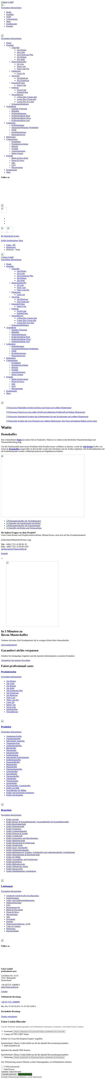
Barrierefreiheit (12, 931)
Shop (8, 21)
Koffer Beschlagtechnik (16, 824)
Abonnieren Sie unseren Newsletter (15, 660)
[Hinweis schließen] (2, 558)
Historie (14, 367)
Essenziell (8, 1031)
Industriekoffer (12, 753)
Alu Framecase (23, 302)
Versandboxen (17, 316)
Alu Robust (21, 278)
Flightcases (16, 292)
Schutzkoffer (11, 783)
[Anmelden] (4, 232)
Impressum (10, 929)
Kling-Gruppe (17, 374)
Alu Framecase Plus (25, 276)
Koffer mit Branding (14, 795)
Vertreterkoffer (12, 781)
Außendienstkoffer (14, 746)
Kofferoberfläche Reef (20, 337)
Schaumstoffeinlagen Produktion (24, 349)
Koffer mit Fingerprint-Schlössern (20, 793)
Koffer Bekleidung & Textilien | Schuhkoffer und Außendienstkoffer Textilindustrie (40, 852)
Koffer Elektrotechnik (15, 826)
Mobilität (15, 332)
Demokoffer (11, 750)
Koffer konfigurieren (9, 240)
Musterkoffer (11, 764)
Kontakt (9, 26)
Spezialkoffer (11, 774)
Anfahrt (4, 991)
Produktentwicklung (19, 365)
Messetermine (17, 388)
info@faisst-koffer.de (9, 987)
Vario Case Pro (23, 290)
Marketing (8, 1057)
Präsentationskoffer (14, 769)
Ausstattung (11, 327)
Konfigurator (11, 24)
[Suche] (4, 212)
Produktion (16, 363)
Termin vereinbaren (9, 1016)
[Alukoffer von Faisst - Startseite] (7, 2)
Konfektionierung (18, 353)
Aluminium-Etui (13, 743)
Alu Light (21, 273)
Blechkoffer (11, 748)
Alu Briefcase (22, 299)
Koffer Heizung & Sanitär (17, 833)
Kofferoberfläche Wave (21, 339)
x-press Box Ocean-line (26, 320)
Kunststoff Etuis (18, 304)
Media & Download (19, 379)
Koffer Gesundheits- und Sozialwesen (22, 859)
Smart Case (21, 306)
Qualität (14, 370)
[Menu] (3, 5)
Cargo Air (21, 294)
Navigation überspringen (11, 8)
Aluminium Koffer (14, 736)
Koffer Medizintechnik (15, 840)
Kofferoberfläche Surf (20, 341)
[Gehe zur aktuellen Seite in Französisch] (7, 221)
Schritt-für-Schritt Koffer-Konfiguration (22, 896)
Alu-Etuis (15, 297)
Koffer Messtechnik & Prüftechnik (20, 843)
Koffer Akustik (12, 819)
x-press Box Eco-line (25, 323)
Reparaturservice (18, 356)
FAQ (13, 386)
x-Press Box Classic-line (27, 318)
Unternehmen (11, 19)
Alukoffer (15, 269)
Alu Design (21, 271)
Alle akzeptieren (25, 1074)
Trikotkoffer (11, 778)
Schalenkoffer (12, 771)
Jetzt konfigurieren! (9, 645)
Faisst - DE (11, 245)
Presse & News (17, 381)
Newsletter (10, 919)
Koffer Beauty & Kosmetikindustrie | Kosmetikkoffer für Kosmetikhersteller (37, 822)
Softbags (15, 309)
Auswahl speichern (9, 1074)
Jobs (13, 384)
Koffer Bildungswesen (15, 864)
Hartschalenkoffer (18, 283)
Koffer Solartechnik (14, 845)
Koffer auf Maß (12, 788)
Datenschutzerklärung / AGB (18, 924)
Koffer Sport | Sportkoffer (17, 848)
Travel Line (21, 311)
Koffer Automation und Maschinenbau (22, 838)
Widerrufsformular (13, 903)
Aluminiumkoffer (13, 738)
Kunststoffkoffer (13, 762)
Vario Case (21, 287)
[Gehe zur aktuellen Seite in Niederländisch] (7, 223)
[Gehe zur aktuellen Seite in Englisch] (7, 219)
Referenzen (11, 247)
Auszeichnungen (18, 372)
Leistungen (10, 344)
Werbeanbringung (18, 334)
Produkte (10, 14)
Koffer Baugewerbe (14, 869)
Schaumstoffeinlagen (20, 325)
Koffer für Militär (13, 857)
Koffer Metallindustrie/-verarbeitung (21, 871)
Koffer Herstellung (14, 862)
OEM (8, 17)
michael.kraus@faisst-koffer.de (13, 549)
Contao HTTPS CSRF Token (16, 1034)
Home (8, 12)
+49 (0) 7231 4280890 (10, 1002)
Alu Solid (21, 280)
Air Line (20, 285)
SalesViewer (9, 1069)
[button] (53, 35)
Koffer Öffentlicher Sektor (17, 866)
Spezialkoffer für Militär (16, 790)
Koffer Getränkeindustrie (16, 831)
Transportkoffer (12, 776)
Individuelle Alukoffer (15, 741)
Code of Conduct (13, 926)
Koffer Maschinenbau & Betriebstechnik (23, 855)
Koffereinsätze (12, 755)
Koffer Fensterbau (13, 829)
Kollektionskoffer (13, 760)
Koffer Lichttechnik (14, 836)
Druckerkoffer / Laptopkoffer (18, 786)
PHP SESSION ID (12, 1046)
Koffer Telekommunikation (17, 850)
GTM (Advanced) (11, 1067)
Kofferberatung (17, 346)
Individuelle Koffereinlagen (17, 757)
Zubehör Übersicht (19, 330)
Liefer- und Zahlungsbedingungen (20, 900)
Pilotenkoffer (11, 767)
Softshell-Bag (22, 313)
